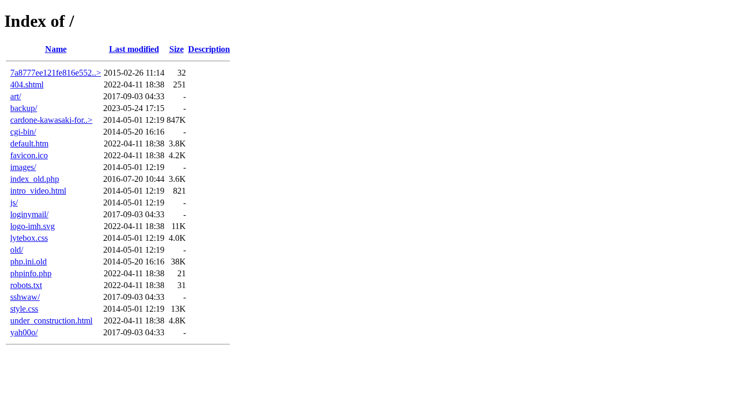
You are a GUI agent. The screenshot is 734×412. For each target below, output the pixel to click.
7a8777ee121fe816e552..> (55, 72)
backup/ (23, 108)
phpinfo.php (31, 273)
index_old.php (34, 178)
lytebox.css (29, 237)
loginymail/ (29, 214)
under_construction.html (51, 320)
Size (176, 49)
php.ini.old (28, 261)
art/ (15, 96)
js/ (14, 202)
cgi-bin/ (23, 131)
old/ (16, 249)
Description (209, 49)
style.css (24, 308)
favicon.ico (29, 155)
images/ (23, 167)
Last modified (134, 49)
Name (56, 49)
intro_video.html (38, 190)
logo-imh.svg (32, 226)
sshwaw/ (25, 296)
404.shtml (27, 84)
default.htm (29, 143)
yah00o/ (24, 332)
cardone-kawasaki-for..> (51, 119)
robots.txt (26, 285)
